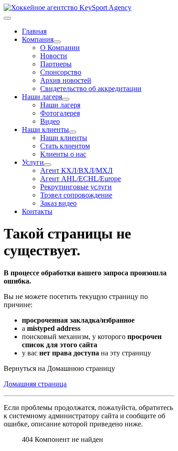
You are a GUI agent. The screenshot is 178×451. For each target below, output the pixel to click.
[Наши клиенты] (72, 132)
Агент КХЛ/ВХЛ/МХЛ (76, 170)
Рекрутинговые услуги (76, 187)
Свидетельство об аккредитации (90, 88)
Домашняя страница (35, 384)
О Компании (60, 47)
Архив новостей (65, 80)
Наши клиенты (45, 129)
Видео (50, 121)
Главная (34, 31)
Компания (37, 39)
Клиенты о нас (63, 154)
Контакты (37, 211)
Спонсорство (60, 72)
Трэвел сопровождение (76, 195)
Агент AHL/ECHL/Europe (80, 178)
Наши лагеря (42, 97)
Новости (53, 56)
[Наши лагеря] (65, 99)
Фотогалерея (60, 113)
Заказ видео (58, 203)
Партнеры (56, 64)
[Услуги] (47, 164)
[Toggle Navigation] (7, 18)
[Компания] (57, 42)
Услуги (33, 162)
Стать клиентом (65, 146)
